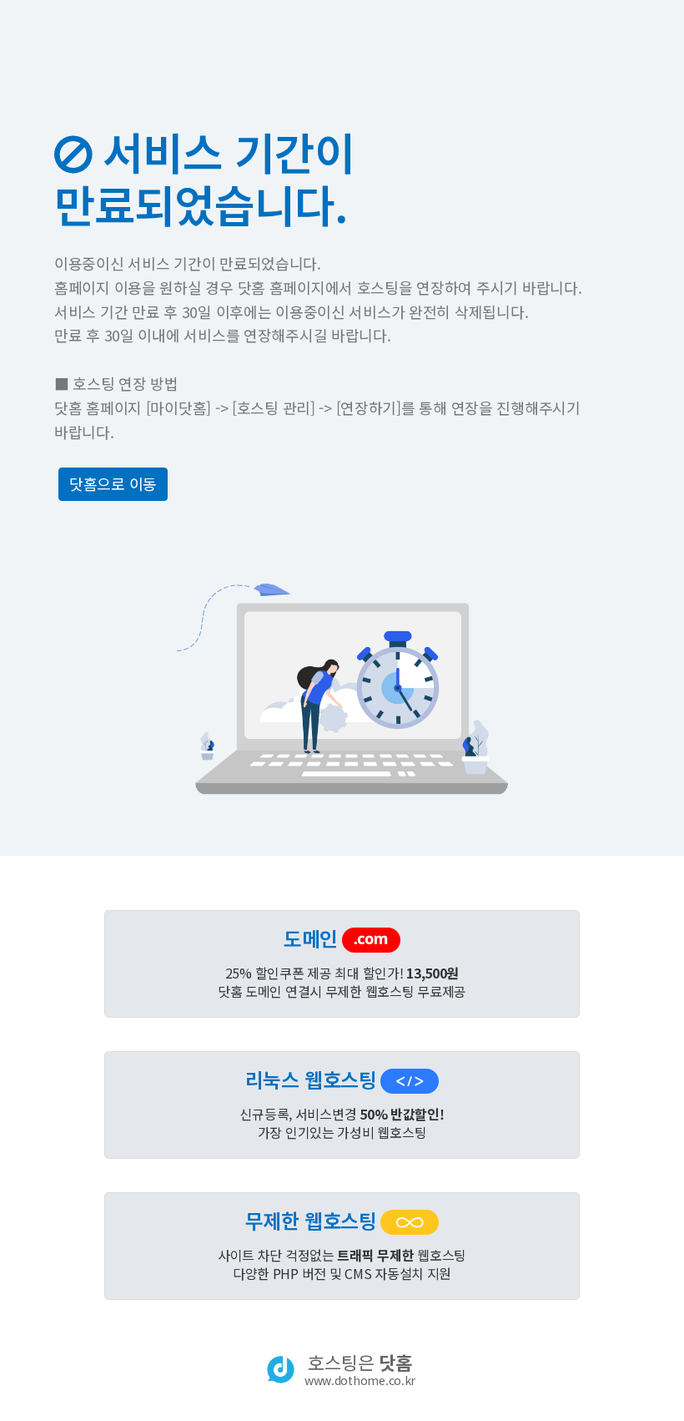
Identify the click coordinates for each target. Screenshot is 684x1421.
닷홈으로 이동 (113, 483)
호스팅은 (359, 1369)
